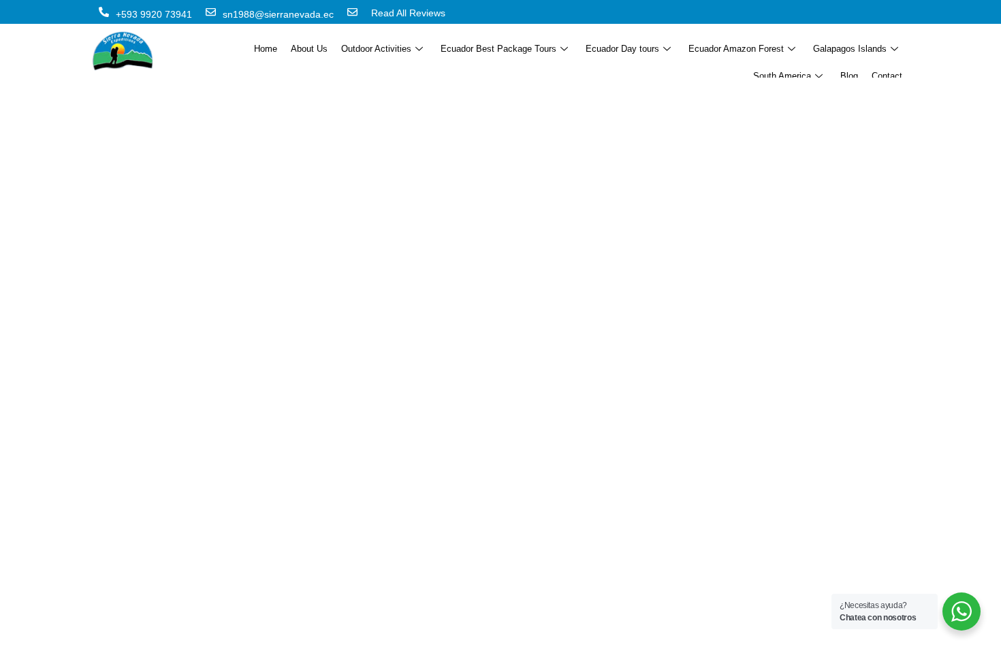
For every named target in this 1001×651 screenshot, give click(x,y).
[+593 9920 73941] (104, 12)
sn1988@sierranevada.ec (278, 14)
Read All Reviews (408, 12)
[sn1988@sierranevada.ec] (211, 12)
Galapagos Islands (850, 49)
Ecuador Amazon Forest (736, 49)
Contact (887, 76)
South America (782, 76)
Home (265, 49)
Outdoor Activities (376, 49)
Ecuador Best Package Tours (498, 49)
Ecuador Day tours (622, 49)
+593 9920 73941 (154, 14)
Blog (849, 76)
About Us (309, 49)
